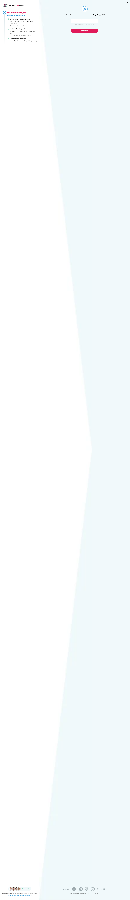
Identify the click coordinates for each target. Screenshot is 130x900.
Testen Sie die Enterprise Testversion (18, 895)
